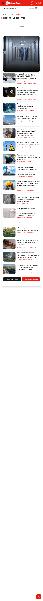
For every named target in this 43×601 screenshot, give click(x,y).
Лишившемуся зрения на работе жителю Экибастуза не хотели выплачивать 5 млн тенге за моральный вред (28, 185)
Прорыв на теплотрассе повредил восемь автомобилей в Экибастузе (28, 158)
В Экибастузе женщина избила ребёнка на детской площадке (28, 230)
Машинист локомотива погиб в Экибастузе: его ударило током (28, 145)
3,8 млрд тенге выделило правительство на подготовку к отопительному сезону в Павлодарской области (28, 213)
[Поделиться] (38, 596)
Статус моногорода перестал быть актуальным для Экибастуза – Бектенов (27, 268)
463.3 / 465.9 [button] (10, 8)
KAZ (39, 3)
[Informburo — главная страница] (14, 3)
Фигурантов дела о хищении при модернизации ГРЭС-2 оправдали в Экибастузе (27, 119)
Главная (4, 14)
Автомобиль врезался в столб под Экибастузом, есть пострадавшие (28, 107)
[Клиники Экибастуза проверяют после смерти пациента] (21, 54)
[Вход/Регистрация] (36, 3)
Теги (11, 14)
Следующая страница (30, 279)
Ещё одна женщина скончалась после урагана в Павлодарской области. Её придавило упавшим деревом (28, 199)
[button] (36, 8)
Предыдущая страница (12, 279)
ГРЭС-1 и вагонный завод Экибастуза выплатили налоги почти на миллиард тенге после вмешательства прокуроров (28, 172)
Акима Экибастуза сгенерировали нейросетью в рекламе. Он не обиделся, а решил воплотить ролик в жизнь (27, 93)
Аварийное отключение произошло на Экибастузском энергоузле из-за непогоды (28, 256)
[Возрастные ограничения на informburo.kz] (32, 3)
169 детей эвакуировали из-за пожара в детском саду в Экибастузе (27, 243)
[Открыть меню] (4, 3)
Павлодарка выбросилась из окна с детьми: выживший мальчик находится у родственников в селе (27, 133)
